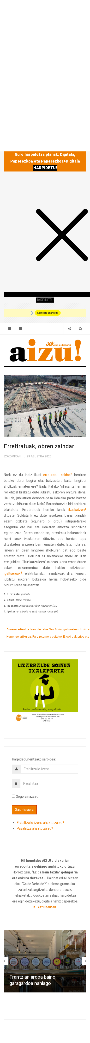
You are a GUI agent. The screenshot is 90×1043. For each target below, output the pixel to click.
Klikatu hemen (44, 907)
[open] (9, 328)
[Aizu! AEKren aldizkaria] (45, 350)
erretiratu (51, 474)
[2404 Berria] (45, 312)
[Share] (69, 328)
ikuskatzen (77, 509)
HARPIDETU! (45, 168)
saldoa (66, 474)
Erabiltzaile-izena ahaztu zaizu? (40, 822)
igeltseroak (13, 573)
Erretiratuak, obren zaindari (40, 446)
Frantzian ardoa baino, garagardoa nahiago (32, 980)
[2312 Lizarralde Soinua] (45, 690)
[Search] (80, 328)
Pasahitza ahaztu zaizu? (35, 828)
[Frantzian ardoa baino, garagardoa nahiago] (45, 961)
